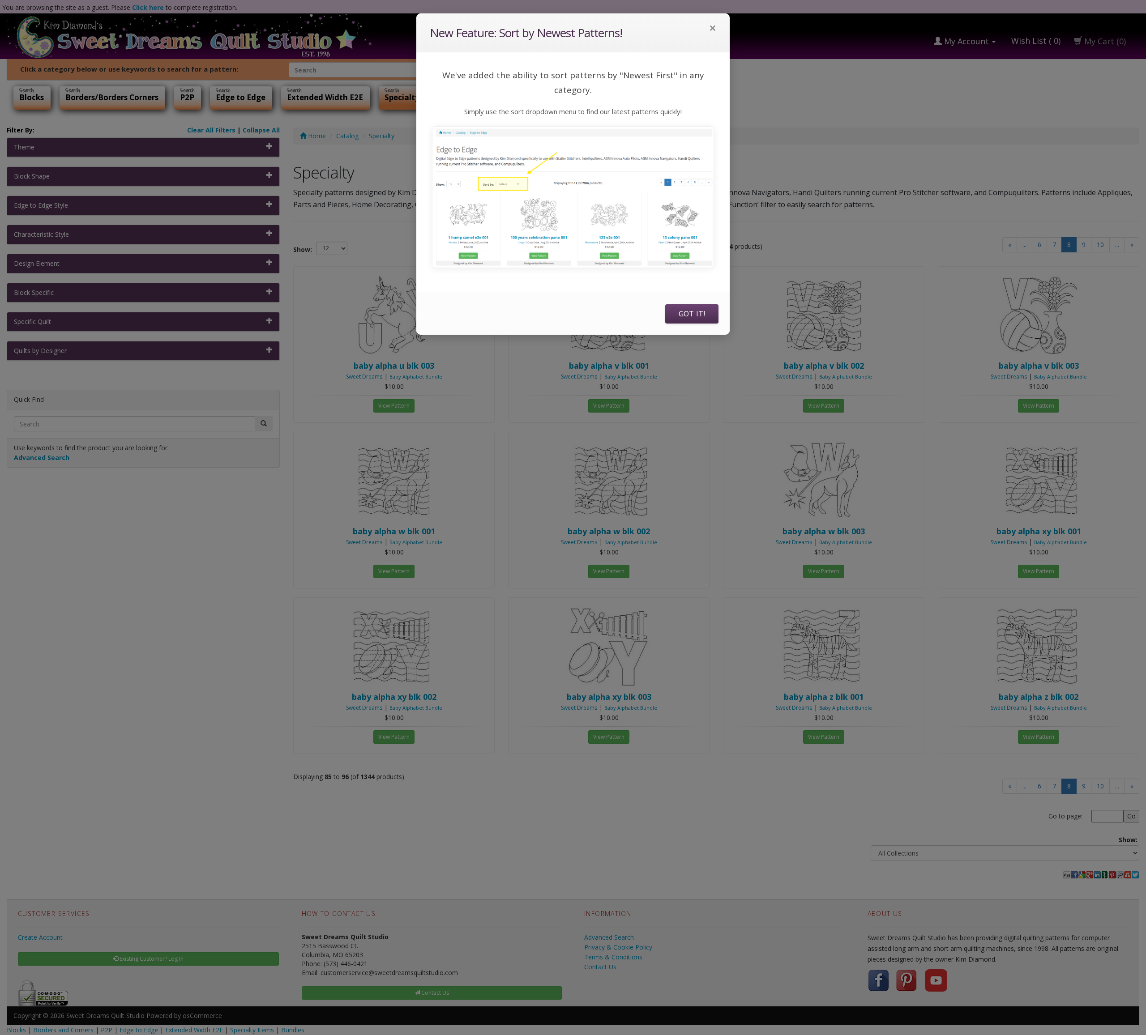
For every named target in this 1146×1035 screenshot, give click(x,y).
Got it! (692, 314)
